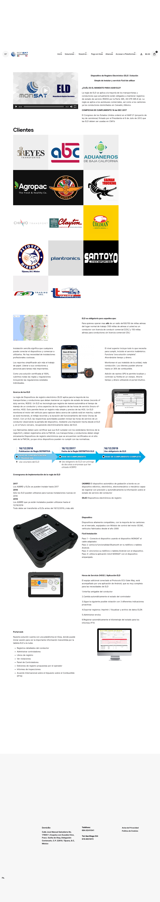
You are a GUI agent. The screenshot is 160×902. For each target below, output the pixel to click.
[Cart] (154, 54)
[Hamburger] (5, 54)
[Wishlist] (141, 54)
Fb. (3, 878)
